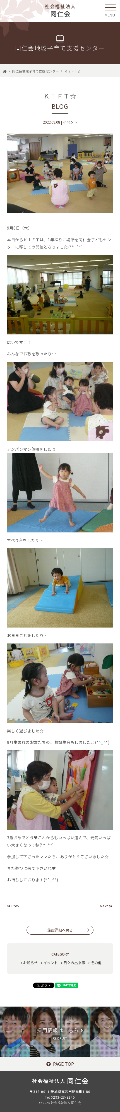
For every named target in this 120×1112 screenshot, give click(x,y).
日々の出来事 (74, 962)
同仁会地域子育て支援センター (35, 71)
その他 (96, 962)
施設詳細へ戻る (60, 930)
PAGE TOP (63, 1063)
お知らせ (30, 962)
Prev (15, 905)
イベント (50, 962)
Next (104, 905)
